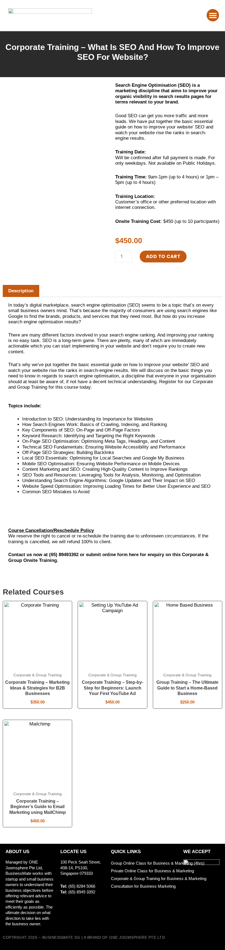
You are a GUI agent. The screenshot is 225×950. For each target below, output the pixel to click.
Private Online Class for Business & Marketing (152, 870)
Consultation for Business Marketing (143, 886)
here (134, 554)
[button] (213, 15)
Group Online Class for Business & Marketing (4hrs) (157, 863)
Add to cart (163, 256)
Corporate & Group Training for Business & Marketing (158, 878)
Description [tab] (20, 290)
